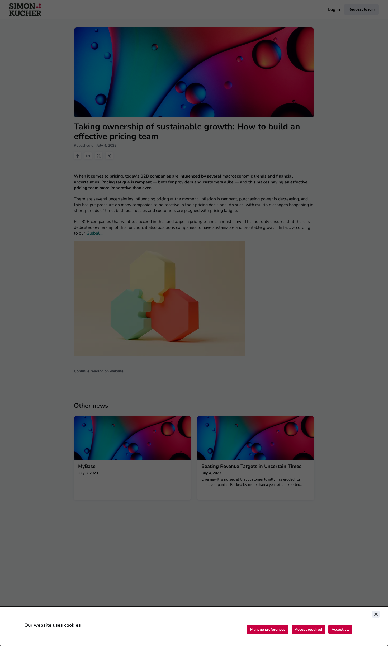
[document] (194, 626)
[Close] (376, 614)
